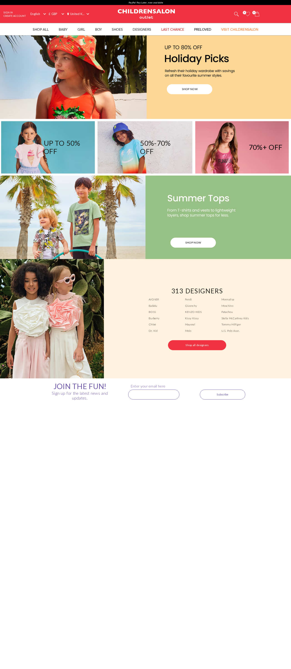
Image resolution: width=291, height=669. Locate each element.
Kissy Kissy (192, 318)
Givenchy (191, 305)
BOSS (152, 312)
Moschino (227, 305)
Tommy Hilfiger (231, 324)
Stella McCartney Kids (235, 318)
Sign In (8, 12)
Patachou (227, 312)
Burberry (154, 318)
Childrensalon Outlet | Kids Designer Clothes (146, 14)
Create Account (14, 15)
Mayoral (190, 324)
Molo (188, 330)
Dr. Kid (153, 330)
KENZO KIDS (193, 312)
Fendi (188, 299)
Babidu (153, 305)
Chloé (152, 324)
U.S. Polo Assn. (230, 330)
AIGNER (154, 299)
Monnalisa (227, 299)
